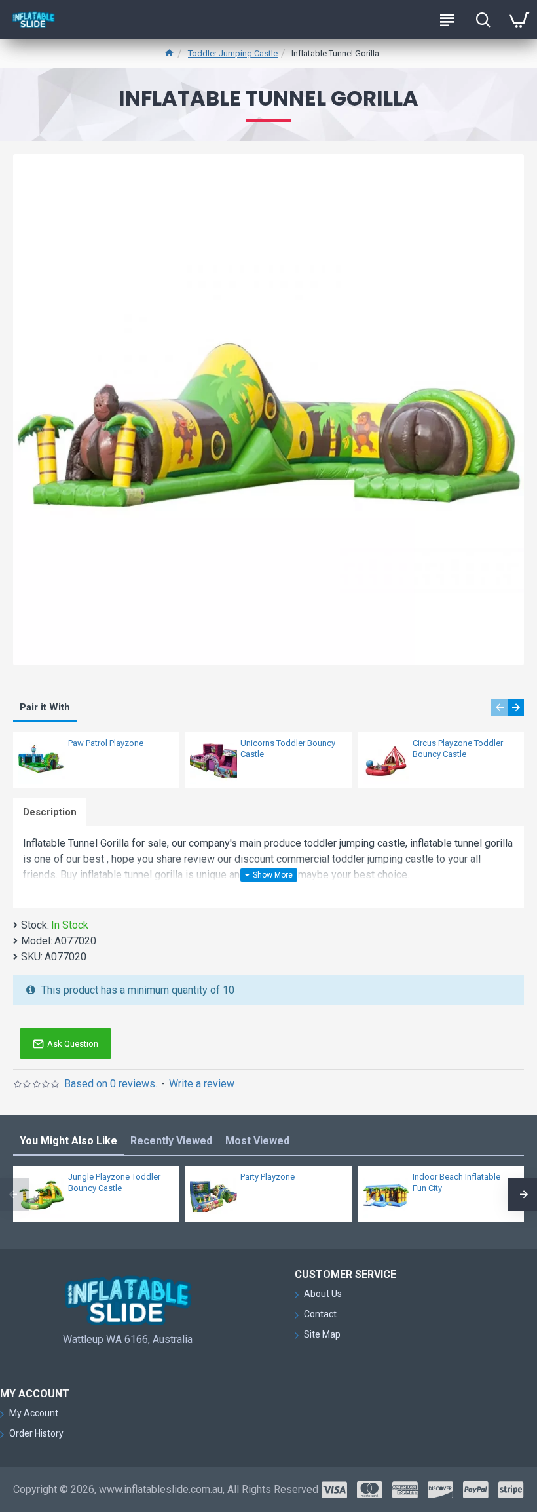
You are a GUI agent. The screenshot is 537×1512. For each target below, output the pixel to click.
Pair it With (45, 707)
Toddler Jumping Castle (233, 53)
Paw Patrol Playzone (105, 743)
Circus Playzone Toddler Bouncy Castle (458, 748)
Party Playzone (267, 1177)
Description (50, 812)
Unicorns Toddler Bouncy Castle (287, 748)
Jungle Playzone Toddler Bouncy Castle (114, 1182)
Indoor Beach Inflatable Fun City (456, 1182)
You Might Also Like (68, 1140)
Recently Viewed (171, 1140)
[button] (499, 707)
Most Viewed (257, 1140)
